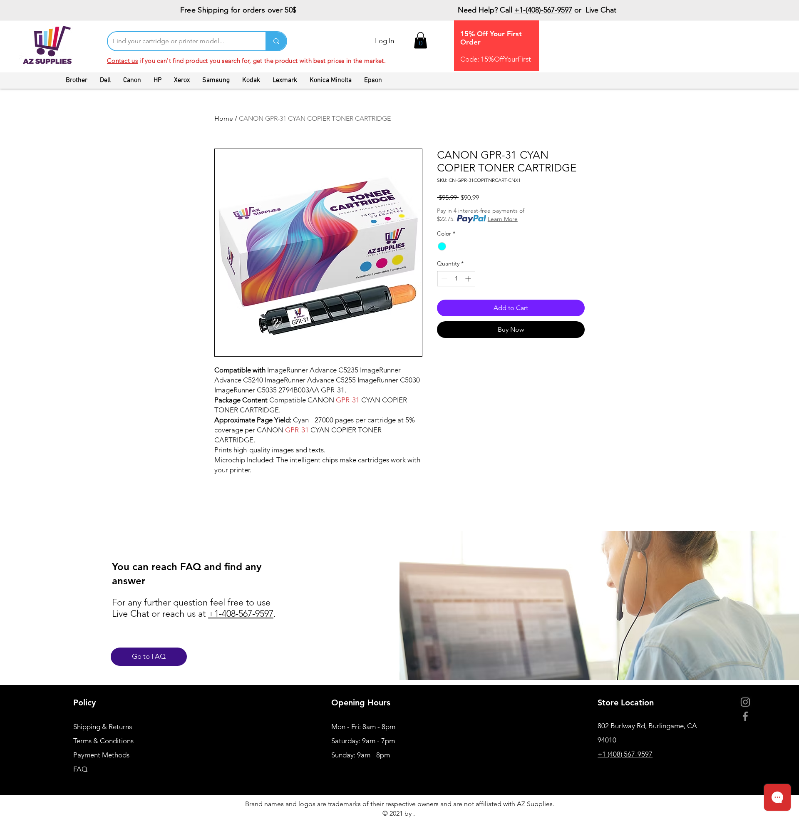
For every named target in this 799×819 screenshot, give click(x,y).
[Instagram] (745, 702)
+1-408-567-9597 (240, 613)
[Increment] (469, 278)
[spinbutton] (456, 278)
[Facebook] (745, 716)
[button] (420, 40)
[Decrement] (443, 278)
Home (223, 118)
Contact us (122, 61)
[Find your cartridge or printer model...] (276, 41)
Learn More (503, 219)
